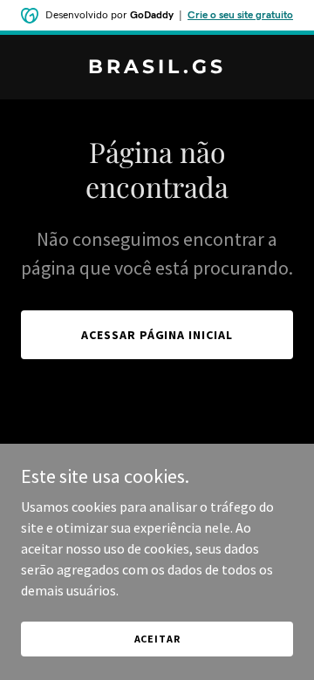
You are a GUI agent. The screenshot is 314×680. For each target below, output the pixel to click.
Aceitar (157, 638)
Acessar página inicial (157, 335)
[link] (157, 68)
